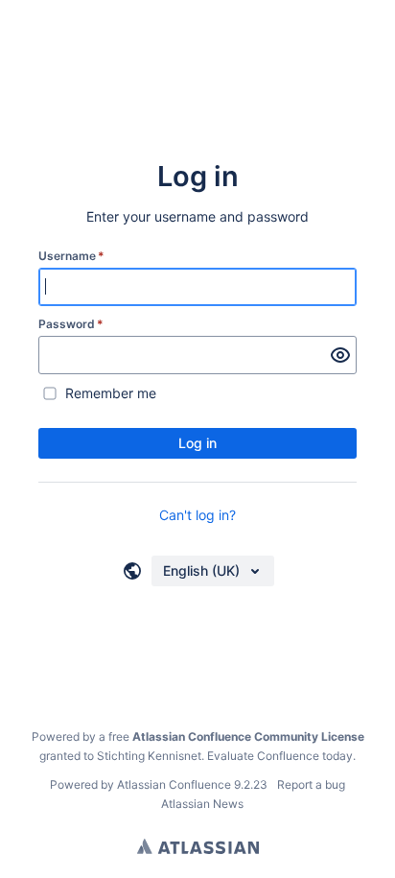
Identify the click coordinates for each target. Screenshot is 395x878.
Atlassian (198, 846)
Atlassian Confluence (174, 784)
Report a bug (311, 784)
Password (71, 324)
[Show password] (340, 355)
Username (71, 256)
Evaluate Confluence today (280, 755)
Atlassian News (202, 803)
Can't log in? (197, 515)
